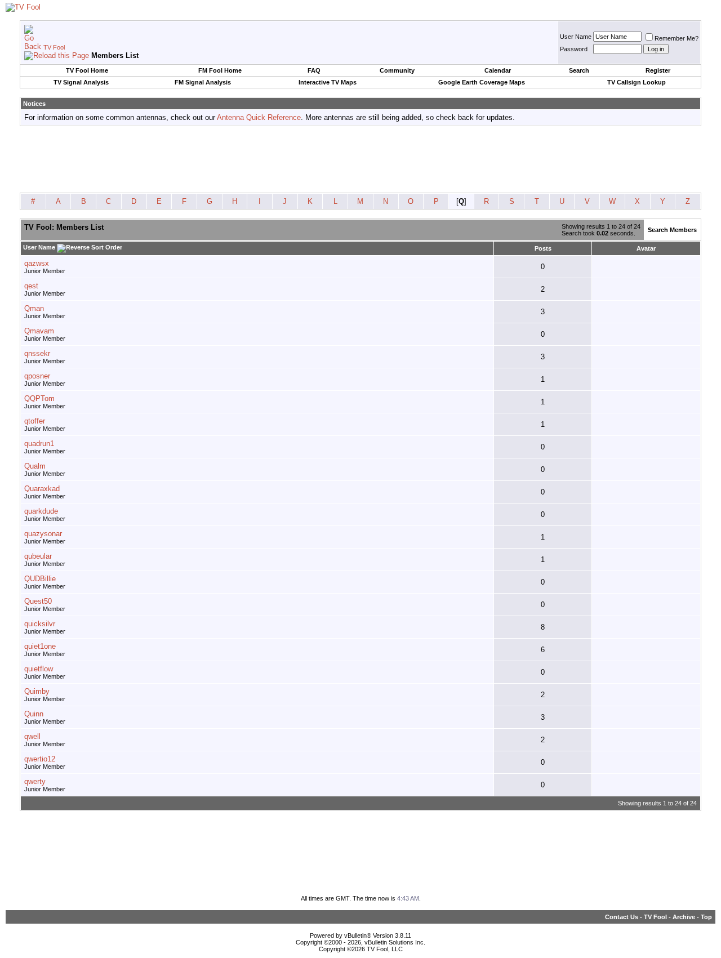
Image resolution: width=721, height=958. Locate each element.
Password (574, 49)
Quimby (37, 691)
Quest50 (38, 601)
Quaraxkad (42, 488)
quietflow (38, 669)
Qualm (35, 466)
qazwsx (36, 263)
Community (397, 70)
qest (31, 286)
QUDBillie (40, 578)
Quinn (33, 714)
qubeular (38, 556)
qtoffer (34, 421)
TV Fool (54, 47)
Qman (34, 308)
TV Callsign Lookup (636, 82)
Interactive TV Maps (328, 82)
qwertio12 (39, 759)
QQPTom (39, 398)
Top (706, 917)
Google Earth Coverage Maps (481, 82)
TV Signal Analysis (81, 82)
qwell (32, 736)
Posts (543, 248)
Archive (684, 917)
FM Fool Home (220, 70)
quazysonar (43, 533)
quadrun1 (39, 443)
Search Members (672, 229)
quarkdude (41, 511)
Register (658, 70)
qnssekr (37, 353)
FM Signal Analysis (203, 82)
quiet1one (40, 646)
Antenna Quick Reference (259, 117)
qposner (37, 376)
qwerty (35, 781)
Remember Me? (676, 38)
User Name (575, 36)
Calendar (497, 70)
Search (579, 70)
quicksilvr (39, 624)
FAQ (314, 70)
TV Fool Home (87, 70)
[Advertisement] (360, 160)
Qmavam (39, 331)
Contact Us (621, 917)
